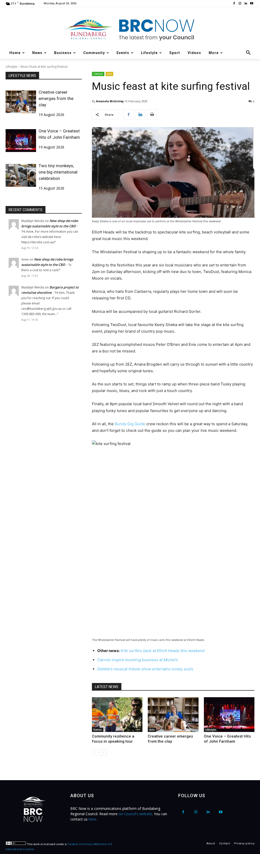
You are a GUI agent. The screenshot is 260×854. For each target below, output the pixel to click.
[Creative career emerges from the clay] (21, 101)
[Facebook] (234, 4)
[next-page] (103, 752)
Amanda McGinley (110, 101)
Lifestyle (11, 66)
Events (97, 729)
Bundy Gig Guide (130, 423)
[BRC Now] (130, 29)
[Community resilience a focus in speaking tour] (117, 714)
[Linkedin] (246, 4)
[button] (248, 53)
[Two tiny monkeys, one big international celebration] (21, 175)
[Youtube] (251, 4)
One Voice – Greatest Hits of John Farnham (59, 134)
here (92, 819)
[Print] (152, 114)
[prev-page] (95, 752)
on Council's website (135, 813)
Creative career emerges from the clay (56, 98)
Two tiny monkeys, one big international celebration (58, 172)
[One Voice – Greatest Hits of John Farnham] (21, 140)
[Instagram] (240, 4)
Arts (109, 74)
